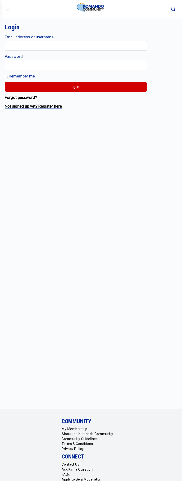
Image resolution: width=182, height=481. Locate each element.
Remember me (21, 76)
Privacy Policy (73, 449)
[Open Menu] (7, 9)
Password (14, 56)
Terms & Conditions (77, 444)
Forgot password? (21, 97)
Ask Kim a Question (77, 469)
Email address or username (29, 37)
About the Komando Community (87, 434)
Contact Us (70, 464)
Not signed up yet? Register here (33, 106)
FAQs (66, 474)
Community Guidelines (80, 439)
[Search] (173, 9)
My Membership (74, 429)
